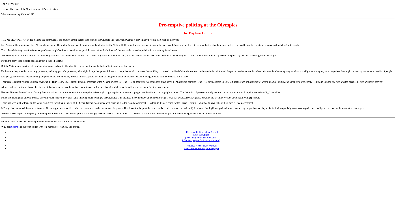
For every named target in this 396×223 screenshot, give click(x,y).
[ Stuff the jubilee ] (201, 134)
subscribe (14, 126)
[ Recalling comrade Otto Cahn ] (201, 137)
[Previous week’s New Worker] (201, 145)
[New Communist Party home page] (201, 148)
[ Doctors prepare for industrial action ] (201, 140)
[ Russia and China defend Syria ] (201, 132)
